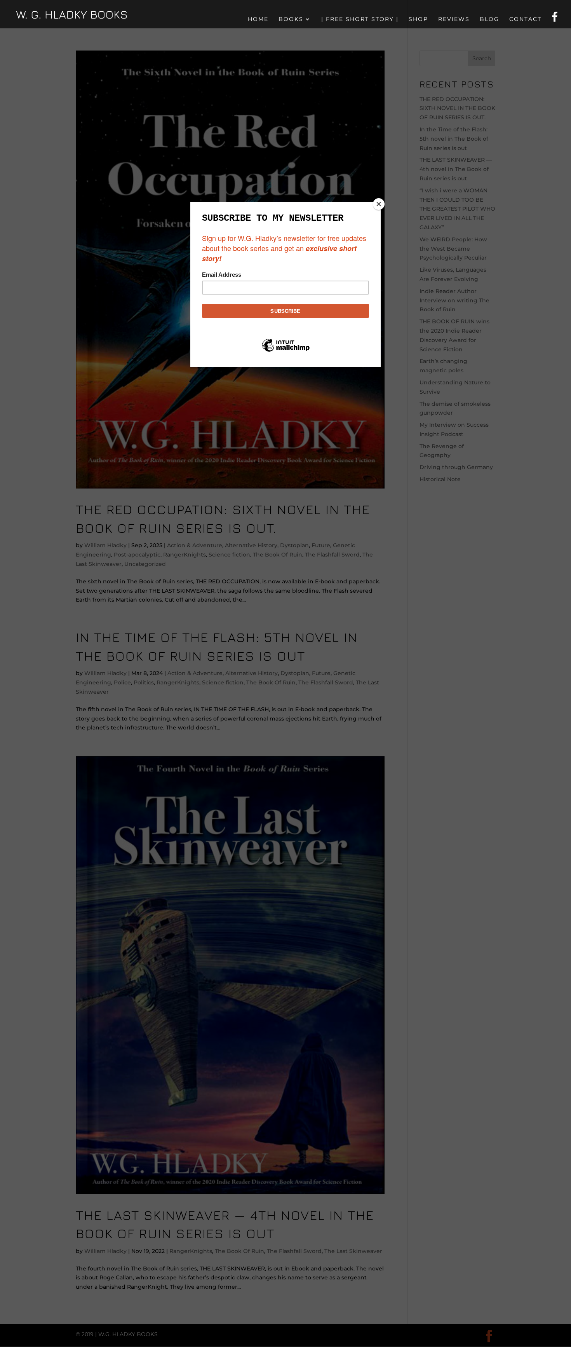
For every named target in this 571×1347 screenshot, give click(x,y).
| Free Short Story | (360, 19)
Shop (418, 19)
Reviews (454, 19)
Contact (525, 19)
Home (258, 19)
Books (291, 19)
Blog (489, 19)
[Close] (379, 204)
